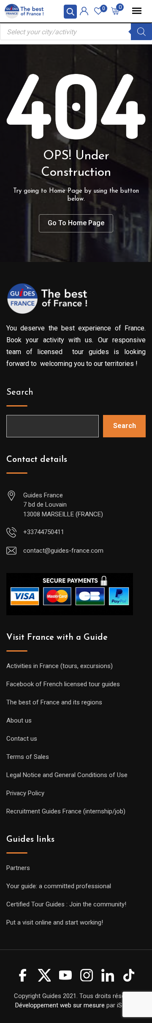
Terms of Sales (27, 757)
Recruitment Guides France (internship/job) (65, 811)
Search (19, 392)
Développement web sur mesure (60, 1005)
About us (19, 720)
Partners (18, 868)
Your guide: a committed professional (58, 886)
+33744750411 (43, 532)
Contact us (21, 738)
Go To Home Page (76, 223)
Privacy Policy (25, 793)
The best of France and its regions (54, 702)
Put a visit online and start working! (54, 922)
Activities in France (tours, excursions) (59, 666)
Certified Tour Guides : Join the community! (66, 904)
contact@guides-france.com (63, 550)
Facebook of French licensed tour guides (63, 684)
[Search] (141, 31)
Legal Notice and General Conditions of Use (67, 775)
